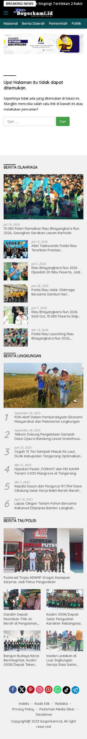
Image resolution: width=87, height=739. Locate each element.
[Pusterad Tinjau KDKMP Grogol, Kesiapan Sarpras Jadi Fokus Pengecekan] (43, 550)
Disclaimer (44, 714)
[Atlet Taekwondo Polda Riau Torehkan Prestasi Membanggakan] (16, 249)
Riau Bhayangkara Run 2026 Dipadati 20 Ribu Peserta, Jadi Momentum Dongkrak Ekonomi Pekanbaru (56, 270)
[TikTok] (66, 690)
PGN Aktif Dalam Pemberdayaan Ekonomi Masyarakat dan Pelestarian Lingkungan (48, 419)
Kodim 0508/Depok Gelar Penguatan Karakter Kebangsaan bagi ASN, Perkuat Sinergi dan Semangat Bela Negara (64, 619)
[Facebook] (13, 690)
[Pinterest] (31, 690)
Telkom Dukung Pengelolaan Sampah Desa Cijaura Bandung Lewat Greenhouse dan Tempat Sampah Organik (48, 436)
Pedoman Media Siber (57, 709)
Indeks (24, 703)
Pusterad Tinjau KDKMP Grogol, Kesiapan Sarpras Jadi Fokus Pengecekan (37, 579)
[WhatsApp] (57, 690)
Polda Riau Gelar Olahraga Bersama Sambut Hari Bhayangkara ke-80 (53, 292)
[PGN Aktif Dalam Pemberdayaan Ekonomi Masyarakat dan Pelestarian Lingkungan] (43, 385)
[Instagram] (40, 690)
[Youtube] (48, 690)
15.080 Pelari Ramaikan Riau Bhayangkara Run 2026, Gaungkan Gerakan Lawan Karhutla (41, 230)
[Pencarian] (80, 13)
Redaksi (61, 703)
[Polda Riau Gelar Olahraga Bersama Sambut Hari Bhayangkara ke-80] (16, 293)
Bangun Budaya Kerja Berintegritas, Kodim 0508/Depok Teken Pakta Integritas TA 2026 (21, 660)
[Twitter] (22, 690)
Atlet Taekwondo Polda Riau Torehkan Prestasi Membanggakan (54, 248)
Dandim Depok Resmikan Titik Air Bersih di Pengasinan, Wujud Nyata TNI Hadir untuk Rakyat (22, 619)
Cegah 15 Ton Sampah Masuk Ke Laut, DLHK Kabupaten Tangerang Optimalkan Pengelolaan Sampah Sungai (47, 453)
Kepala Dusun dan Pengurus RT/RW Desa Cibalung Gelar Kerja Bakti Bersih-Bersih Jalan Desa (48, 488)
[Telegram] (75, 690)
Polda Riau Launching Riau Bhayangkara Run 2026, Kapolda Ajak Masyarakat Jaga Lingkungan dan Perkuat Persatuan (57, 336)
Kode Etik (42, 703)
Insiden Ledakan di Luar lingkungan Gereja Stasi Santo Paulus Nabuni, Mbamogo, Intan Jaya (64, 660)
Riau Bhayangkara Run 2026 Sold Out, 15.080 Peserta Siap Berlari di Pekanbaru (54, 314)
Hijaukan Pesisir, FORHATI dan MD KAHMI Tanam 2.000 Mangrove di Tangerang (46, 471)
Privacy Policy (23, 709)
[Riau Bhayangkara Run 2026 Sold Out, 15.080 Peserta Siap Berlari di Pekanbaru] (16, 315)
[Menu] (7, 13)
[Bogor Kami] (34, 13)
